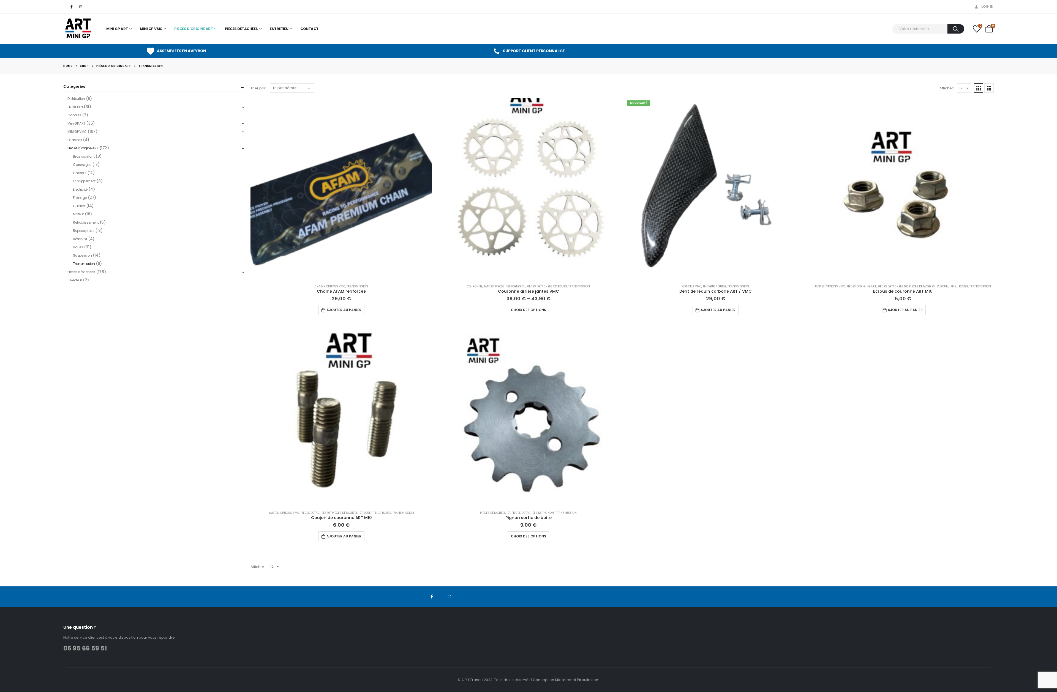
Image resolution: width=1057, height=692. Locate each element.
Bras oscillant (83, 156)
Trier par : (258, 88)
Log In (987, 6)
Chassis (79, 173)
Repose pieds (83, 230)
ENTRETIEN (279, 28)
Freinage (80, 197)
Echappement (84, 181)
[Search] (955, 29)
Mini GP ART (117, 28)
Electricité (80, 189)
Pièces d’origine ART (193, 28)
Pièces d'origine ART (861, 286)
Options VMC (335, 286)
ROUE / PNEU (949, 286)
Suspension (82, 255)
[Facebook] (71, 6)
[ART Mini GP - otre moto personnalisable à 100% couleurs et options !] (78, 28)
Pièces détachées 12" (542, 286)
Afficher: (946, 88)
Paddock (74, 140)
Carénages (82, 164)
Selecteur (74, 280)
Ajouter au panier (343, 309)
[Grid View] (978, 88)
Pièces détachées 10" (510, 286)
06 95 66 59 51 (85, 648)
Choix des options (528, 309)
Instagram (449, 596)
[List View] (989, 88)
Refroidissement (86, 222)
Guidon (79, 206)
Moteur (78, 214)
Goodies (74, 115)
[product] (341, 189)
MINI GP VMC (151, 28)
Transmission (357, 286)
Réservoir (80, 239)
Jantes (489, 286)
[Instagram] (81, 6)
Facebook (432, 596)
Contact (309, 28)
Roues (562, 286)
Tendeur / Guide (714, 286)
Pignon (548, 513)
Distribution (76, 98)
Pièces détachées (241, 28)
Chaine (320, 286)
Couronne (474, 286)
